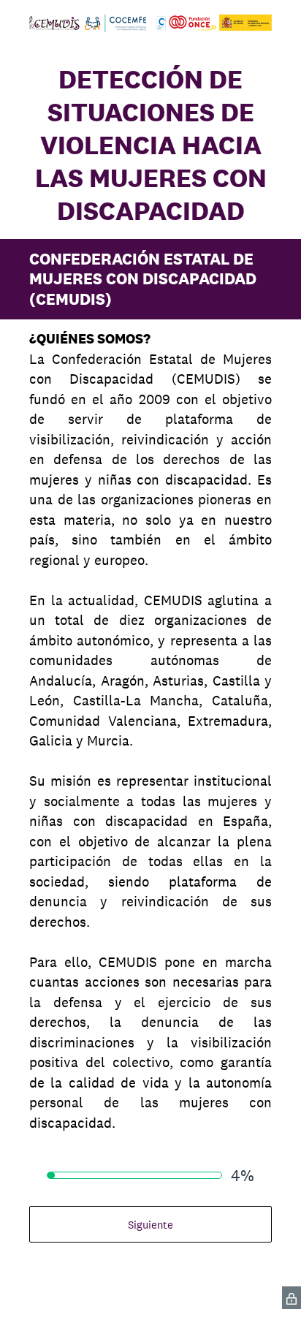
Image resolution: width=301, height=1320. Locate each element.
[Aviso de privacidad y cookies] (291, 1297)
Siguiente (150, 1225)
